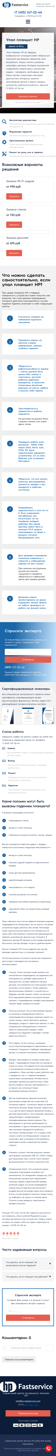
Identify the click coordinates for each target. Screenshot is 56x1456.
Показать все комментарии (19, 1359)
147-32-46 (15, 667)
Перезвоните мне (28, 1413)
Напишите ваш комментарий (26, 1348)
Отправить (28, 659)
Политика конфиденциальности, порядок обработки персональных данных (28, 1449)
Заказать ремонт (28, 96)
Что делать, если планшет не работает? (27, 1276)
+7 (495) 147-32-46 (11, 743)
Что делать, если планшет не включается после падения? (21, 1264)
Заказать (14, 196)
